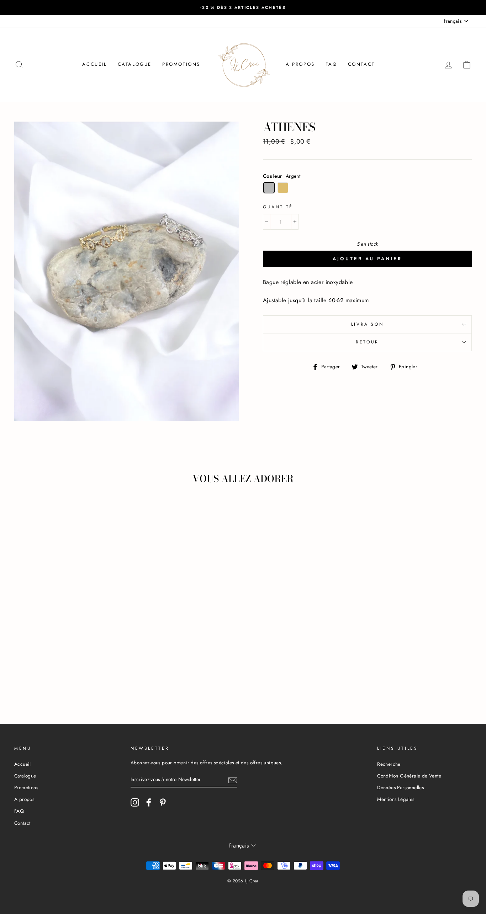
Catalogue (135, 64)
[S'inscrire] (232, 779)
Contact (361, 64)
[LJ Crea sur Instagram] (135, 802)
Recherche (389, 764)
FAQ (331, 64)
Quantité (278, 207)
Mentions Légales (395, 799)
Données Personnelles (400, 787)
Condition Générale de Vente (409, 775)
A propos (300, 64)
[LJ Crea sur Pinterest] (162, 802)
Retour (367, 342)
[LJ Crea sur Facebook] (148, 802)
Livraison (367, 324)
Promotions (181, 64)
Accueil (94, 64)
